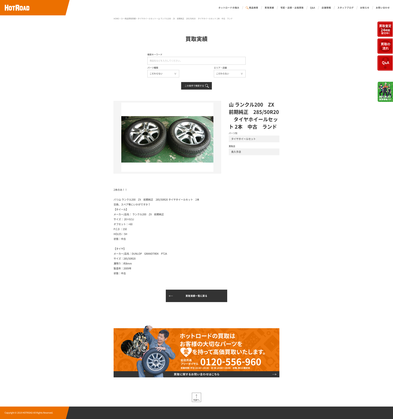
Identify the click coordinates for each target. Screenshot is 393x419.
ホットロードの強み (228, 8)
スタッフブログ (345, 8)
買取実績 (269, 8)
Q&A (312, 8)
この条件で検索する (194, 86)
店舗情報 (326, 8)
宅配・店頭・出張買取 (292, 8)
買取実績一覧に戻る (196, 296)
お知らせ (364, 8)
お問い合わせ (383, 8)
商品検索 (253, 8)
